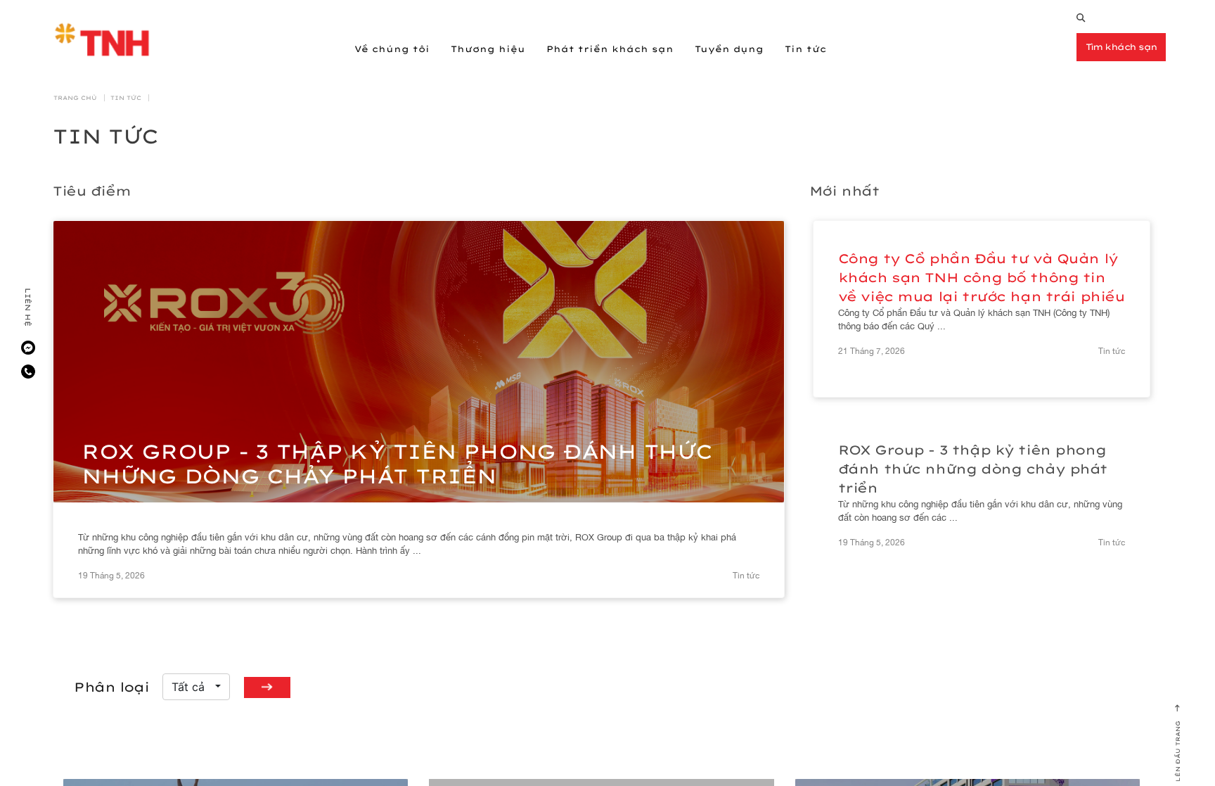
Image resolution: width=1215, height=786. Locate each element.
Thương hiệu (488, 49)
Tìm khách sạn (1121, 47)
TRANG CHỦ (75, 97)
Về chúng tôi (392, 49)
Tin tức (805, 49)
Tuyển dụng (729, 49)
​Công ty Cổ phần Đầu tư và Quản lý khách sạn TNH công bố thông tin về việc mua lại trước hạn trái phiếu (981, 278)
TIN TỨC (125, 97)
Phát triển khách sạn (610, 49)
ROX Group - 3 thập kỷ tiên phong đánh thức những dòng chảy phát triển (972, 469)
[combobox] (196, 686)
